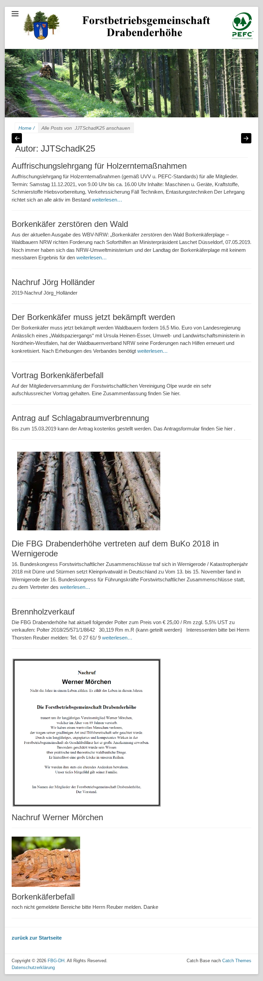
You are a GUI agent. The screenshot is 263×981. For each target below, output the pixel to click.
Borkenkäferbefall (43, 896)
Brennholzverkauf (43, 611)
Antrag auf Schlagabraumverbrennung (80, 418)
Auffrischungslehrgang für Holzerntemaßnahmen (99, 165)
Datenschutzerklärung (33, 967)
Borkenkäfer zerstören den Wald (70, 224)
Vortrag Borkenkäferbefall (57, 375)
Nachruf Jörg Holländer (53, 282)
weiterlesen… (107, 200)
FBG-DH (56, 960)
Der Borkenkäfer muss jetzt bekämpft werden (93, 317)
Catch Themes (236, 960)
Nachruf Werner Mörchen (57, 817)
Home (26, 128)
